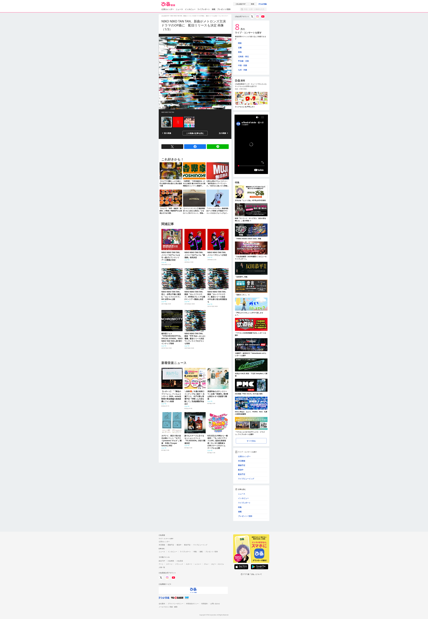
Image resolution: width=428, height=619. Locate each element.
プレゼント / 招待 (245, 516)
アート (161, 564)
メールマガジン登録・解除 (168, 607)
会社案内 (162, 604)
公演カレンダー (244, 456)
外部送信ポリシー (192, 604)
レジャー (198, 564)
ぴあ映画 (171, 561)
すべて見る (251, 441)
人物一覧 (162, 567)
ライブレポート (203, 9)
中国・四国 (242, 65)
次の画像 (222, 133)
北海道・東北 (243, 56)
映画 (252, 4)
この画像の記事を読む (195, 133)
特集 (240, 507)
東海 (240, 52)
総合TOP (162, 561)
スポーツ (189, 564)
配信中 (240, 470)
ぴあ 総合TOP (241, 4)
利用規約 (204, 604)
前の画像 (167, 133)
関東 (240, 43)
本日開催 (241, 461)
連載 (213, 9)
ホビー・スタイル (217, 564)
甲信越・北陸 (243, 61)
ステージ (169, 564)
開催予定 (241, 465)
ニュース (179, 9)
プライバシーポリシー (175, 604)
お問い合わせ (215, 604)
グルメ (206, 564)
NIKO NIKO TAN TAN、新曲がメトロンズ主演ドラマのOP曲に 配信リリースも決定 (193, 16)
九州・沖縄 (242, 70)
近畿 (240, 47)
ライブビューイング (246, 478)
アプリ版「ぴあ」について (252, 574)
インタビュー (190, 9)
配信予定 (241, 474)
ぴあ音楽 (180, 561)
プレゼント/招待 (223, 9)
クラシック (179, 564)
